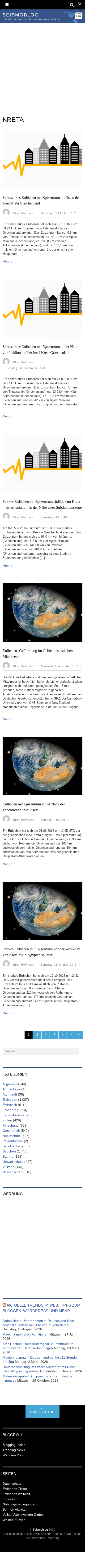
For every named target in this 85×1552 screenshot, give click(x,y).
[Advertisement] (42, 67)
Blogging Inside (14, 1445)
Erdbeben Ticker (15, 1489)
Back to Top (42, 1412)
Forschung (11, 1125)
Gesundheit (11, 1130)
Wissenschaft (12, 1172)
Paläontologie (13, 1141)
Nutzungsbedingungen (19, 1504)
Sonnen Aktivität (14, 1509)
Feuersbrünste (14, 1115)
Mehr (6, 261)
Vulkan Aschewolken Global (23, 1514)
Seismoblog (40, 1529)
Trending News (14, 1450)
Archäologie (11, 1089)
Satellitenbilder (14, 1146)
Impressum (11, 1499)
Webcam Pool (13, 1455)
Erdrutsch (10, 1105)
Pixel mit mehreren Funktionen (25, 1334)
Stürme (8, 1156)
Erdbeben (10, 1099)
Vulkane (8, 1167)
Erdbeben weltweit (16, 1494)
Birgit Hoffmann (23, 213)
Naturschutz (12, 1136)
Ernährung (10, 1110)
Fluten (7, 1120)
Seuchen (9, 1151)
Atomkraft (10, 1094)
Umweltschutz (13, 1162)
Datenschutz (12, 1483)
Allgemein (10, 1084)
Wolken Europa (14, 1520)
